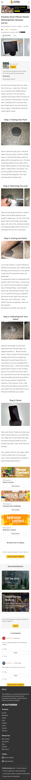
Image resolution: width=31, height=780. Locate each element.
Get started (5, 742)
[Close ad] (28, 7)
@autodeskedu (8, 761)
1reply (5, 656)
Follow (13, 67)
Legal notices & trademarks (11, 776)
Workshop (5, 715)
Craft (3, 720)
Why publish (5, 739)
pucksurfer (6, 26)
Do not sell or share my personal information (16, 774)
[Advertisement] (15, 9)
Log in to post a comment (15, 685)
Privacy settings (20, 771)
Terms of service (21, 768)
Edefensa (9, 638)
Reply (15, 653)
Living (4, 726)
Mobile (20, 26)
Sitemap (4, 747)
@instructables (9, 757)
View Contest (15, 486)
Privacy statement (8, 771)
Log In (15, 626)
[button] (2, 2)
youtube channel (10, 79)
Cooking (4, 723)
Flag (5, 649)
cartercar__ (9, 663)
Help (3, 744)
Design (4, 718)
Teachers (4, 731)
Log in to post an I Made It (15, 556)
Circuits (13, 26)
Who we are (5, 749)
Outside (4, 728)
